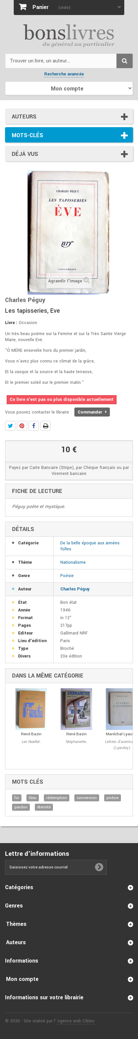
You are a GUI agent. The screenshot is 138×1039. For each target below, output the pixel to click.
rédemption (56, 798)
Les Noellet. (31, 742)
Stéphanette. (76, 742)
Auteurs (24, 116)
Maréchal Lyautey (122, 734)
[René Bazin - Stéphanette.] (76, 709)
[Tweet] (10, 426)
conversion (87, 798)
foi (16, 798)
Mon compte (22, 979)
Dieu (33, 798)
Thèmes (16, 924)
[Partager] (33, 426)
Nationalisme (73, 562)
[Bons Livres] (69, 35)
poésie (113, 798)
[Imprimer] (45, 426)
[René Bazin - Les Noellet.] (31, 709)
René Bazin (31, 734)
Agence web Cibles (75, 1021)
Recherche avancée (64, 74)
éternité (44, 807)
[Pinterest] (22, 426)
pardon (20, 807)
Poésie (67, 576)
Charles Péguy (74, 589)
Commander (91, 412)
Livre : (11, 323)
